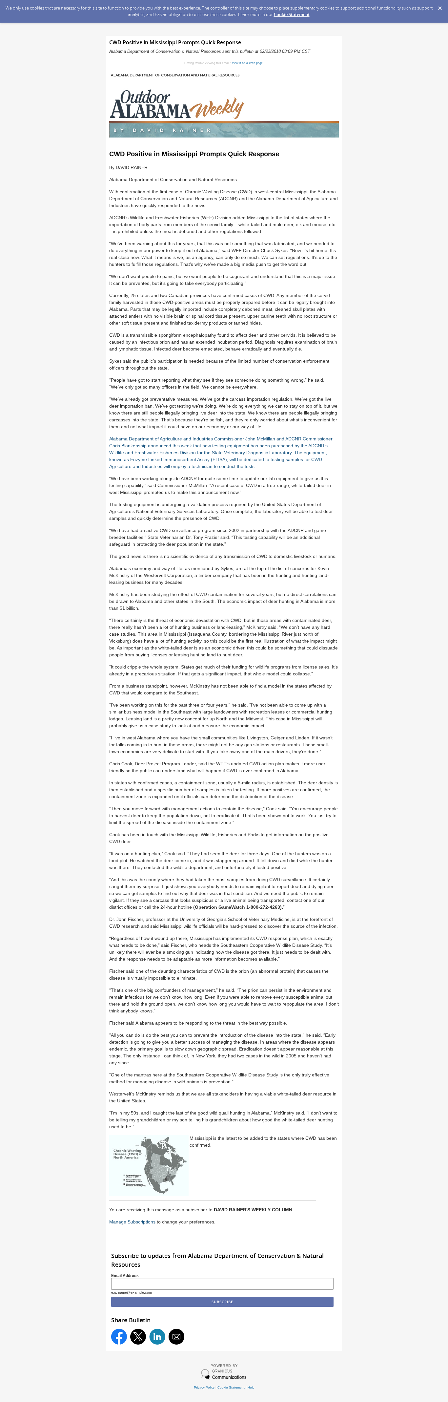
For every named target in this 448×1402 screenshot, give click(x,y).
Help (251, 1387)
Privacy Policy (204, 1387)
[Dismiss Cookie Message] (440, 6)
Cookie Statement (292, 14)
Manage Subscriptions (132, 1221)
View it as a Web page (247, 63)
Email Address (125, 1275)
